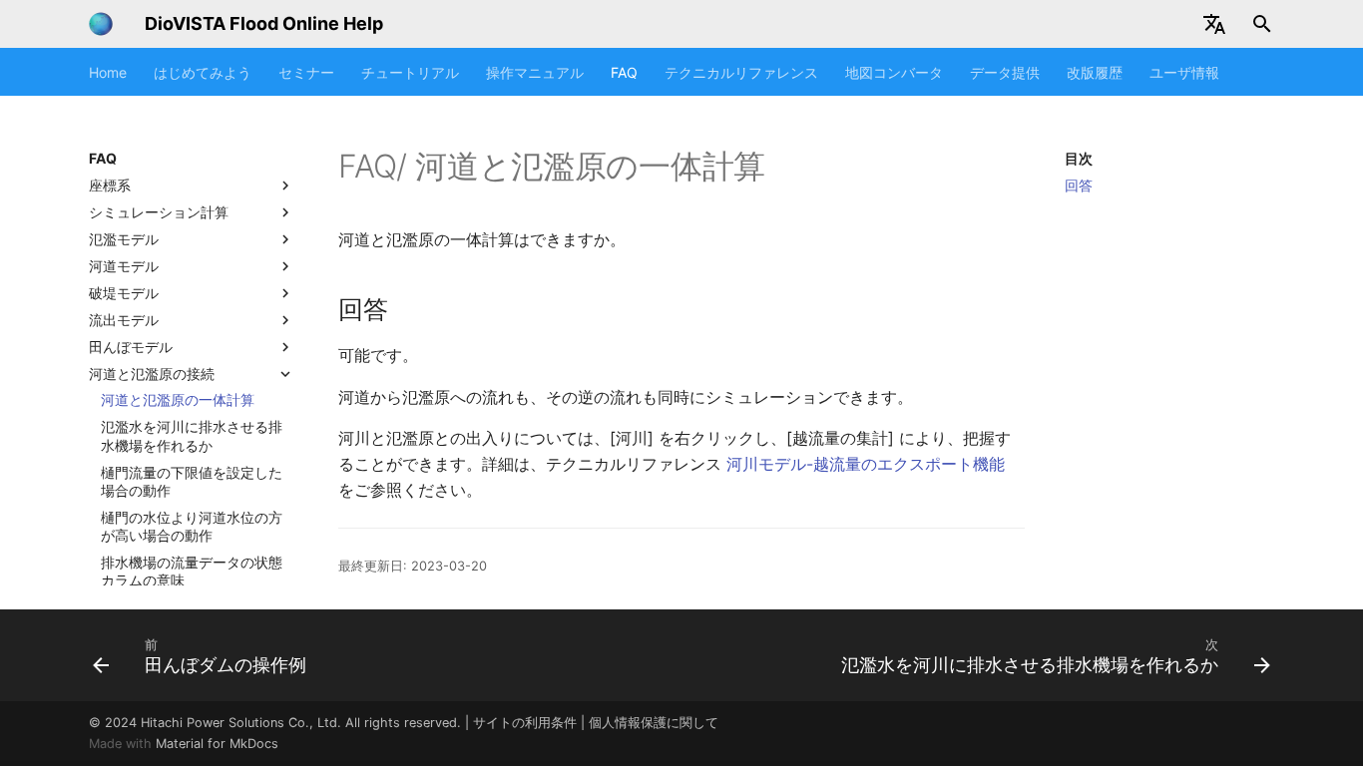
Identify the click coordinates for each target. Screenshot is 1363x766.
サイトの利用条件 (525, 722)
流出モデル (124, 319)
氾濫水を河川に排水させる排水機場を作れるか (191, 435)
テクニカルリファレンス (741, 72)
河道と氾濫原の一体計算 (177, 399)
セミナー (306, 72)
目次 (1079, 158)
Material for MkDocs (217, 743)
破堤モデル (124, 292)
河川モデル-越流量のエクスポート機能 (865, 464)
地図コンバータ (894, 72)
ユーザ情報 (1184, 72)
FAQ (624, 72)
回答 (1079, 185)
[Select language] (1214, 24)
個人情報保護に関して (653, 722)
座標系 (110, 185)
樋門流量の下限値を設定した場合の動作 (191, 481)
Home (108, 72)
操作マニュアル (535, 72)
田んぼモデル (131, 346)
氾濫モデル (124, 238)
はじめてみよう (202, 72)
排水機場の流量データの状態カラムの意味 (191, 571)
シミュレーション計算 (158, 211)
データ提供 (1005, 72)
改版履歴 (1095, 72)
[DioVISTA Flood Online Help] (101, 24)
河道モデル (124, 265)
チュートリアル (410, 72)
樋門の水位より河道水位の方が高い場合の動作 (191, 526)
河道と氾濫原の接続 (152, 373)
